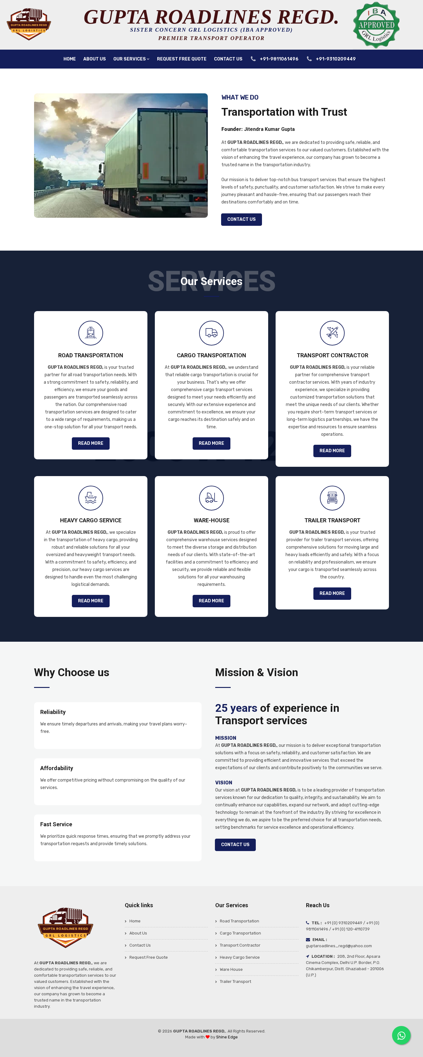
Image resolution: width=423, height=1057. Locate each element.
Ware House (231, 969)
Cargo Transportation (240, 933)
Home (69, 59)
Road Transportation (239, 921)
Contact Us (228, 59)
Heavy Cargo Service (240, 957)
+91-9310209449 (335, 59)
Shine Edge (227, 1037)
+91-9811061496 (279, 59)
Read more (90, 443)
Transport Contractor (240, 945)
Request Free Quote (182, 59)
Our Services (129, 59)
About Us (94, 59)
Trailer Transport (235, 981)
